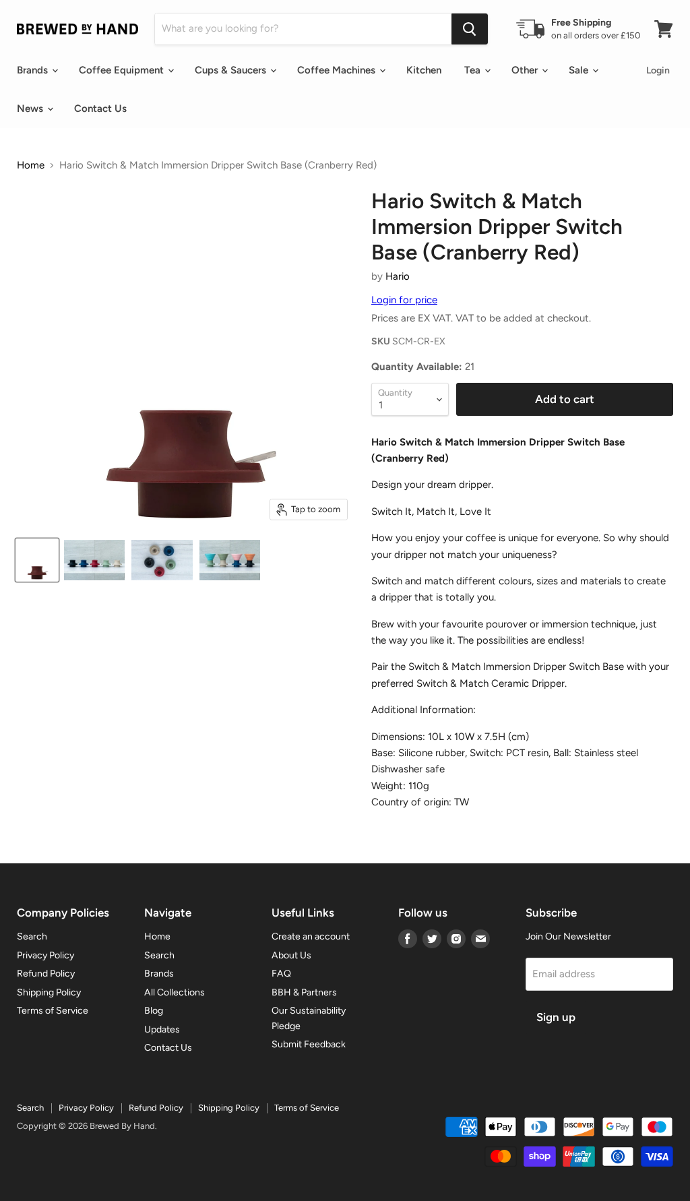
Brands (34, 70)
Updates (162, 1029)
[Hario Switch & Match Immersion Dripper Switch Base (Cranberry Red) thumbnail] (37, 560)
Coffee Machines (337, 70)
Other (525, 70)
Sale (580, 70)
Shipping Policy (49, 992)
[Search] (469, 28)
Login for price (404, 300)
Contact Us (100, 108)
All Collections (174, 992)
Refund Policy (46, 973)
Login (658, 70)
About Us (291, 955)
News (31, 108)
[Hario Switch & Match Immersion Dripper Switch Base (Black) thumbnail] (94, 560)
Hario (397, 276)
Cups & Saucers (232, 70)
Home (30, 165)
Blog (153, 1010)
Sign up (555, 1017)
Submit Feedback (309, 1044)
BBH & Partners (304, 992)
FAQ (281, 973)
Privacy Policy (45, 955)
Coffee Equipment (122, 70)
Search (32, 936)
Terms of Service (52, 1010)
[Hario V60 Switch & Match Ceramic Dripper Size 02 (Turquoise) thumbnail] (229, 560)
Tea (473, 70)
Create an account (311, 936)
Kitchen (423, 70)
